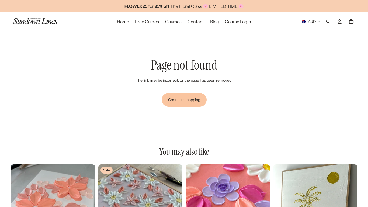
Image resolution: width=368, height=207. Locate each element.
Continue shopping (184, 99)
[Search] (328, 21)
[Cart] (351, 21)
